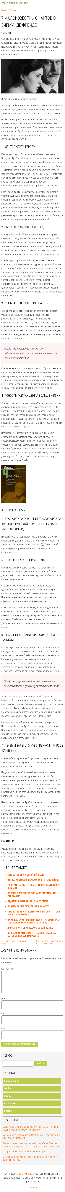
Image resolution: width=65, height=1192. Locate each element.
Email (4, 1013)
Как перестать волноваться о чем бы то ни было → (49, 942)
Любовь (8, 1088)
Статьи (8, 1111)
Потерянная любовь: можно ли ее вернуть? (25, 1151)
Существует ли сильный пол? (25, 874)
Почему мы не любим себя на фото (28, 906)
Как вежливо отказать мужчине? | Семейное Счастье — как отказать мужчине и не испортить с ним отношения (31, 1145)
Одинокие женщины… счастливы (27, 901)
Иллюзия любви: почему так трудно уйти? (33, 879)
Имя (4, 998)
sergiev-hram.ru (26, 1173)
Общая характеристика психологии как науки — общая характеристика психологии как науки (30, 1128)
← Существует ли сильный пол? (13, 942)
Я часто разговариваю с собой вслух (30, 927)
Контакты (32, 1187)
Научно (8, 1096)
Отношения (10, 1103)
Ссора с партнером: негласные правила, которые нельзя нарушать (31, 934)
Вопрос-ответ (11, 1081)
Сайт (3, 1028)
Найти (40, 1063)
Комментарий (8, 968)
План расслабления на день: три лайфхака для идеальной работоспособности (33, 921)
